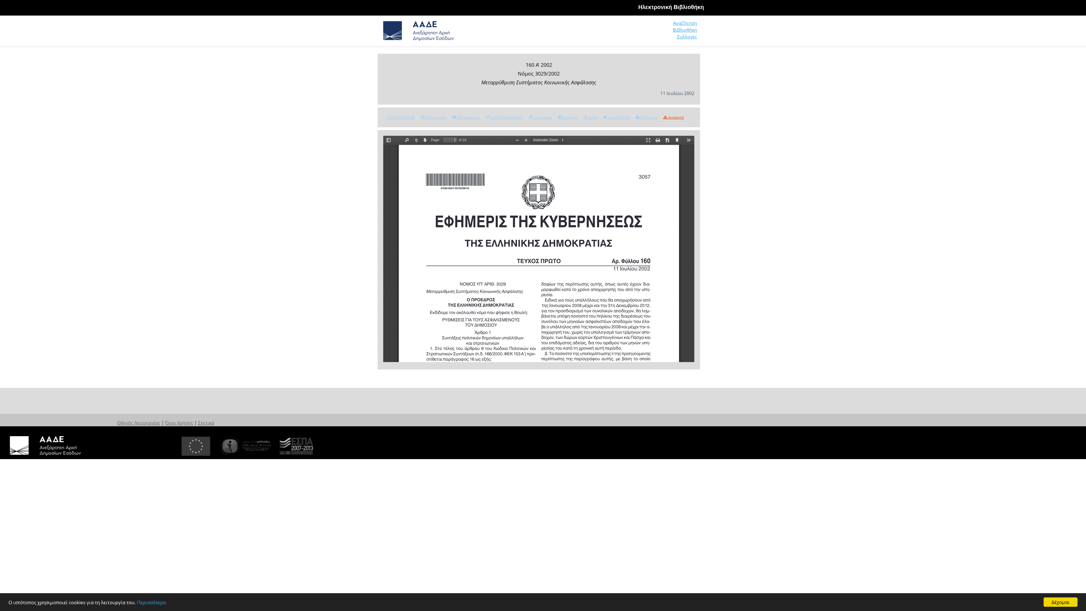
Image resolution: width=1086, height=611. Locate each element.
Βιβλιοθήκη (685, 30)
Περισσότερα (151, 602)
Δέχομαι (1060, 602)
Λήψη (592, 117)
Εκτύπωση (648, 117)
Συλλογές (687, 37)
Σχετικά (206, 423)
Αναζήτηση (685, 23)
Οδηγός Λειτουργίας (138, 423)
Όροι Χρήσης (179, 423)
